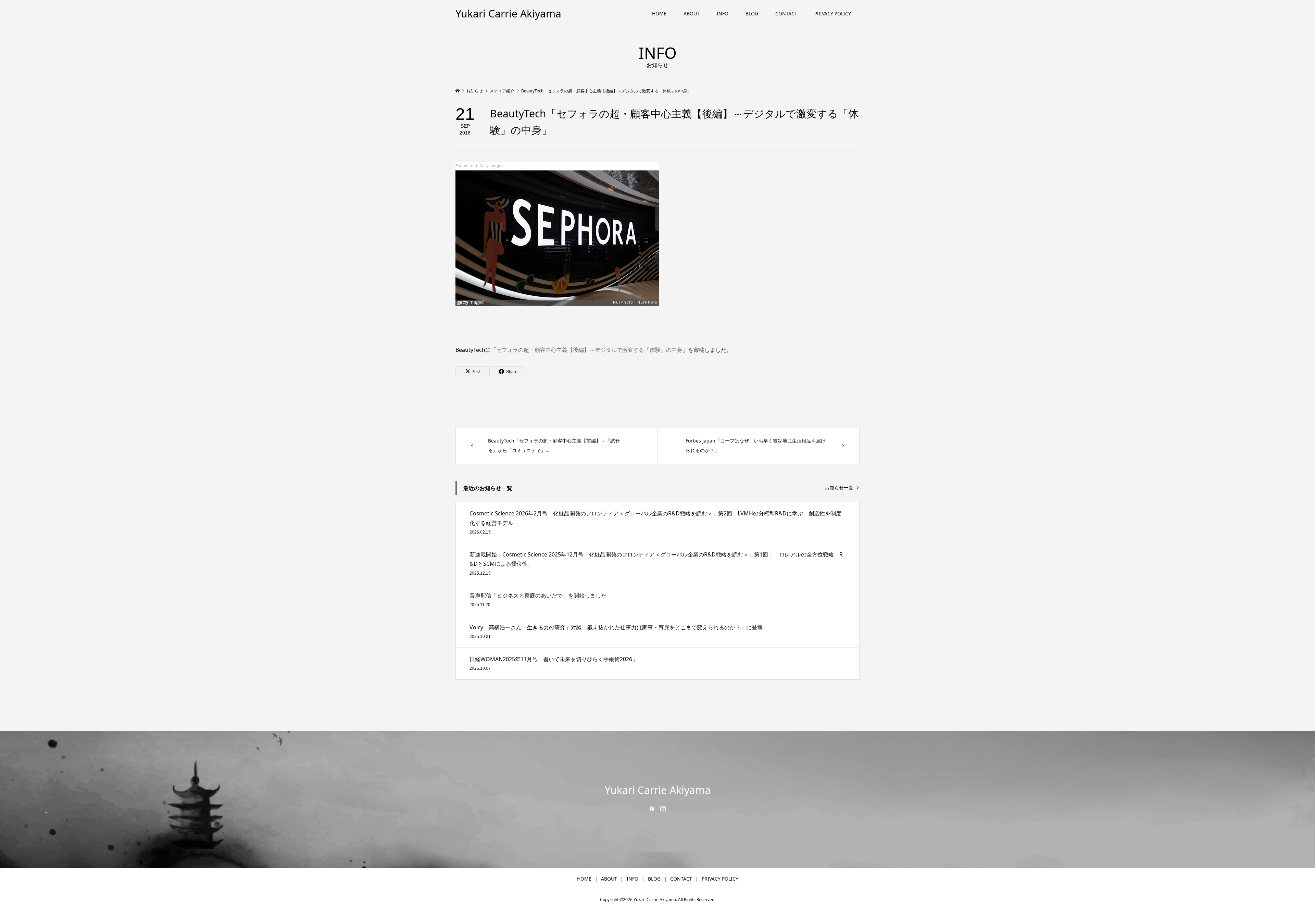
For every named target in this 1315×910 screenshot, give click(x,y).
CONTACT (786, 13)
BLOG (752, 13)
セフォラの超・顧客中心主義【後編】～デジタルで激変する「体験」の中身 (589, 350)
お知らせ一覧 (839, 488)
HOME (659, 13)
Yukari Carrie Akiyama (508, 14)
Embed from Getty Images (479, 166)
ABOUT (692, 13)
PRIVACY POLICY (832, 13)
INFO (722, 13)
